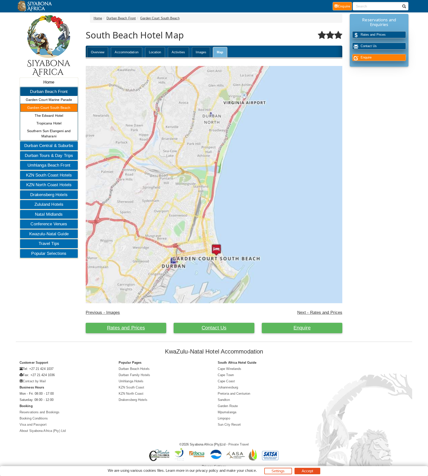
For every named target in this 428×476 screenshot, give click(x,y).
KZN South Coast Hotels (49, 175)
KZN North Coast (131, 393)
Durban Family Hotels (134, 375)
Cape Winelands (229, 369)
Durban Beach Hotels (134, 369)
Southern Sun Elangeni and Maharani (49, 133)
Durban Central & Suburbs (48, 145)
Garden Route (228, 406)
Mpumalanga (227, 412)
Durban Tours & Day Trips (49, 155)
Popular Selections (48, 253)
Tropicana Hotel (49, 123)
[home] (34, 6)
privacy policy (207, 470)
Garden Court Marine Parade (49, 100)
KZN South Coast (131, 387)
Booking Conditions (34, 418)
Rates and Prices (126, 327)
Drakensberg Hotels (49, 194)
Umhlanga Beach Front (48, 165)
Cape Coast (226, 381)
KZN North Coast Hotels (49, 184)
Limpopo (224, 418)
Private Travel (238, 444)
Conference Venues (48, 224)
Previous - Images (103, 312)
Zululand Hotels (49, 204)
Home (48, 82)
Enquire (302, 327)
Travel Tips (49, 243)
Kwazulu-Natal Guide (49, 234)
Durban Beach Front (49, 91)
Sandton (224, 400)
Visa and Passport (33, 424)
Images (201, 52)
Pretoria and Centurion (234, 393)
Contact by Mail (34, 381)
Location (155, 52)
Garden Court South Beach (48, 108)
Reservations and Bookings (40, 412)
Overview (98, 52)
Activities (178, 52)
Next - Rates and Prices (319, 312)
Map (220, 52)
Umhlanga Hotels (131, 381)
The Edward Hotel (49, 116)
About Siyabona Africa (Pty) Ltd (43, 431)
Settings (278, 471)
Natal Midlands (49, 214)
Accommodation (126, 52)
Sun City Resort (229, 424)
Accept (307, 471)
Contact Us (214, 327)
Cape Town (226, 375)
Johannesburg (228, 387)
